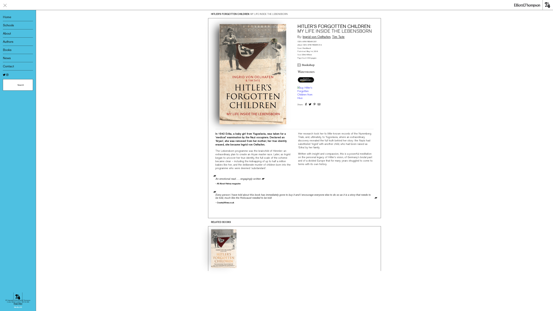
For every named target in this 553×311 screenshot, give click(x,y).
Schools (8, 25)
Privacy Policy (18, 304)
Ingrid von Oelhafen (317, 37)
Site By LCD (18, 307)
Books (7, 50)
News (7, 58)
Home (7, 17)
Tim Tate (338, 37)
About (7, 33)
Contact (8, 66)
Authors (8, 41)
